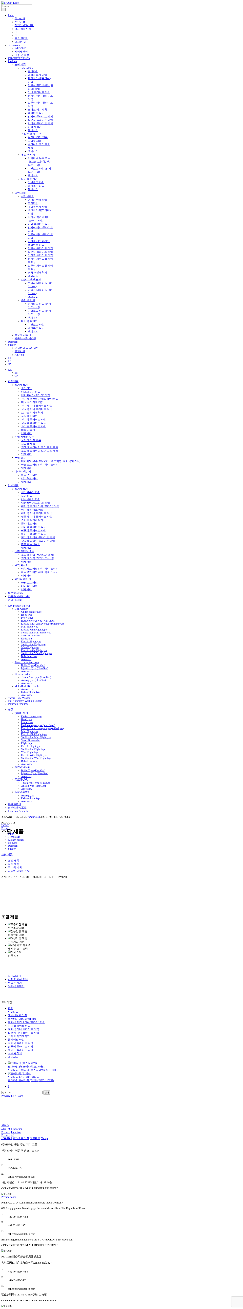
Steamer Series (22, 674)
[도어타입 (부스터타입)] (112, 1063)
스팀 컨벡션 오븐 (24, 436)
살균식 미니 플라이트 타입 (36, 409)
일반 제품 (20, 192)
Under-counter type (31, 611)
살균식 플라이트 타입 (33, 423)
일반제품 (13, 485)
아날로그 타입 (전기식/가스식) (39, 464)
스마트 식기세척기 (32, 412)
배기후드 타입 (29, 478)
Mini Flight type (29, 626)
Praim (11, 833)
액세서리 (26, 433)
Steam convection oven (27, 662)
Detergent (13, 845)
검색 (47, 1092)
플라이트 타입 (29, 416)
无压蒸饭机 (21, 779)
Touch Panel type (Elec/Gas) (36, 677)
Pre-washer (27, 617)
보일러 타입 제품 (31, 440)
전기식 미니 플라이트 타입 (36, 405)
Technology (14, 836)
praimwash (34, 816)
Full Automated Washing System (25, 700)
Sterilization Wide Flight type (36, 653)
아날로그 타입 (29, 475)
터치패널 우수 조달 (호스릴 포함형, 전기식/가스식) (50, 461)
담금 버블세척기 (30, 544)
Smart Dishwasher (30, 635)
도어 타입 (26, 495)
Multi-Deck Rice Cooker (27, 686)
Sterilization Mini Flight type (36, 632)
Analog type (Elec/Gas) (33, 680)
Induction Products (18, 703)
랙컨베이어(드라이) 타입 (35, 395)
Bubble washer (29, 656)
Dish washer (21, 608)
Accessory (26, 659)
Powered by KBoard (12, 1095)
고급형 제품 (28, 443)
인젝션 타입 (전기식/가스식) (37, 558)
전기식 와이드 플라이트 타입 (38, 537)
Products (5, 828)
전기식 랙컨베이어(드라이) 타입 (40, 398)
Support (12, 848)
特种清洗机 (14, 804)
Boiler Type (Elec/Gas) (33, 665)
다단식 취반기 (23, 471)
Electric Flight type (31, 641)
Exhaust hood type (31, 692)
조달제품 (13, 381)
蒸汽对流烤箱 (22, 767)
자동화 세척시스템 (25, 338)
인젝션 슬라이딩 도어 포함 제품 (39, 447)
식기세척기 (21, 384)
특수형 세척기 (23, 335)
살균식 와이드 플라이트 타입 (38, 540)
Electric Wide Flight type (34, 650)
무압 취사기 (21, 457)
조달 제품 (20, 64)
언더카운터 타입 (30, 492)
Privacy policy (8, 1197)
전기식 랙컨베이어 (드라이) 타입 (40, 506)
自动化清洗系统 (17, 807)
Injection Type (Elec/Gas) (34, 668)
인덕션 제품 (15, 599)
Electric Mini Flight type (34, 629)
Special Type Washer (19, 698)
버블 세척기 (28, 430)
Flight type (26, 638)
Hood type (26, 614)
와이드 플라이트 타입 (33, 426)
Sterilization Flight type (33, 644)
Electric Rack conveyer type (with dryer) (42, 623)
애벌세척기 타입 (30, 391)
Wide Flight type (30, 647)
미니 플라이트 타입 (32, 402)
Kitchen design (16, 839)
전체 (10, 1008)
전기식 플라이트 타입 (33, 419)
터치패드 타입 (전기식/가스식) (39, 568)
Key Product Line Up (19, 605)
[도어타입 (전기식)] (112, 1073)
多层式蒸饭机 (22, 791)
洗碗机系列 (21, 713)
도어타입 (26, 388)
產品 (10, 709)
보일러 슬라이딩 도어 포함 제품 (39, 450)
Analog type (27, 689)
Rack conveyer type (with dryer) (38, 620)
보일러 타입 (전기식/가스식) (37, 554)
